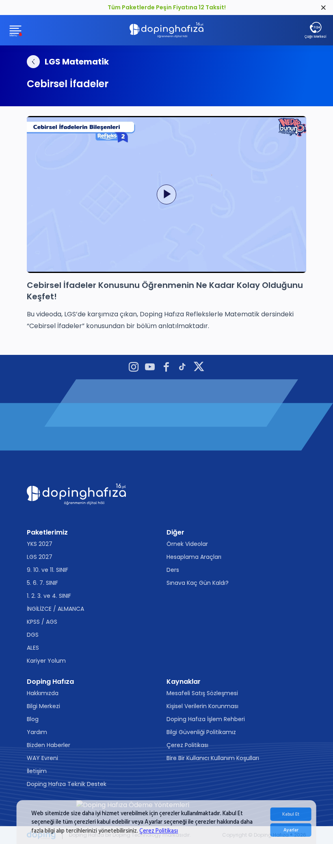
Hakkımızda (42, 693)
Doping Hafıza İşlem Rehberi (205, 719)
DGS (33, 635)
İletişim (37, 771)
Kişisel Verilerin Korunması (202, 706)
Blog (33, 719)
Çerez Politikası (158, 830)
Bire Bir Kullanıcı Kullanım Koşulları (212, 758)
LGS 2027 (39, 557)
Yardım (37, 732)
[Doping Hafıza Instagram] (133, 367)
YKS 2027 (39, 544)
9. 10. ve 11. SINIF (47, 570)
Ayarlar (290, 830)
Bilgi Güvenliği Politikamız (201, 732)
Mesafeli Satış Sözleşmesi (202, 693)
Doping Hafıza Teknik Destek (66, 784)
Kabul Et (290, 814)
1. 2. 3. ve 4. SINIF (49, 596)
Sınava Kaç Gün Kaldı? (197, 583)
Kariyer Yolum (46, 661)
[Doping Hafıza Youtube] (150, 367)
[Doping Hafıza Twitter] (199, 367)
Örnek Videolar (187, 544)
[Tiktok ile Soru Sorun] (182, 367)
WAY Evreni (42, 758)
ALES (33, 648)
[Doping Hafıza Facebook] (166, 367)
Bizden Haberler (48, 745)
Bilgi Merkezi (43, 706)
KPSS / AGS (42, 622)
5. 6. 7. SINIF (42, 583)
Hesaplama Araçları (193, 557)
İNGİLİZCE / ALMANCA (55, 609)
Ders (172, 570)
